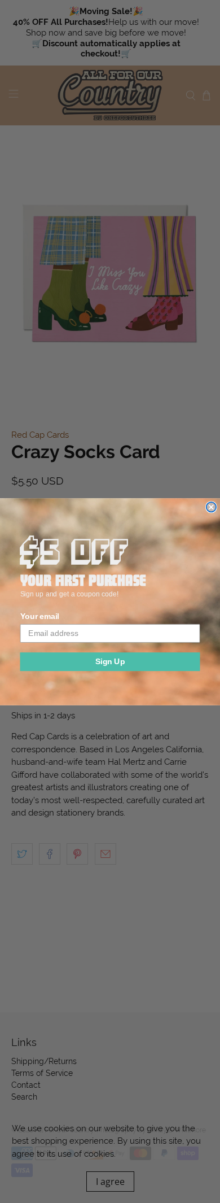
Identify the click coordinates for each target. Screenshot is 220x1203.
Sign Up (110, 661)
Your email (39, 616)
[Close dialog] (211, 507)
